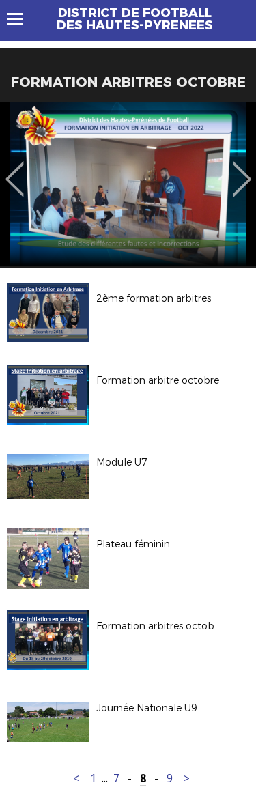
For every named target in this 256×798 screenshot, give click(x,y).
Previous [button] (15, 169)
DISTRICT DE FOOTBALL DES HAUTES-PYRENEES (135, 19)
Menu (21, 19)
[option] (128, 184)
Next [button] (242, 169)
